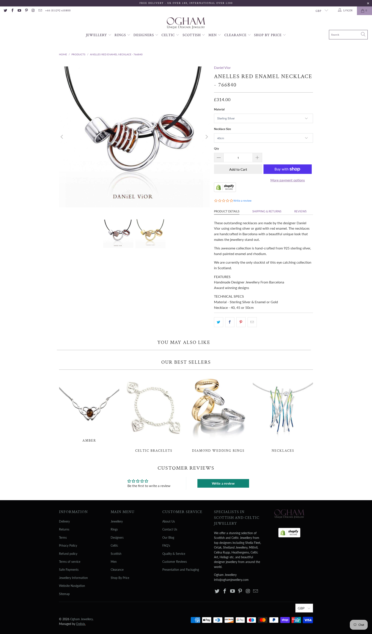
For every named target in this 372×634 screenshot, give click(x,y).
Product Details (226, 211)
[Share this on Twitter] (218, 322)
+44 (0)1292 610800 (58, 10)
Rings (121, 35)
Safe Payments (69, 569)
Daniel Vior (222, 67)
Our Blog (168, 537)
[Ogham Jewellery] (186, 23)
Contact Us (169, 529)
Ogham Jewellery (81, 619)
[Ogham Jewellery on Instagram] (33, 10)
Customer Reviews (174, 561)
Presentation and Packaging (180, 569)
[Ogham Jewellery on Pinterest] (26, 10)
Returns (64, 529)
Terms (63, 537)
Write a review (223, 483)
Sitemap (64, 594)
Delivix (81, 624)
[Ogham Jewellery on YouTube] (19, 10)
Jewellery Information (73, 578)
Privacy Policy (68, 545)
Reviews (300, 211)
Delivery (64, 521)
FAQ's (166, 545)
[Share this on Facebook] (229, 322)
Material (219, 109)
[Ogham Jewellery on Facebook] (12, 10)
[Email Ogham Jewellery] (40, 10)
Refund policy (68, 553)
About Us (168, 521)
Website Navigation (72, 586)
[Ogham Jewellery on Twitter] (5, 10)
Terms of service (69, 561)
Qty (216, 148)
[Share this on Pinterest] (241, 322)
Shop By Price (268, 35)
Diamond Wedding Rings (218, 413)
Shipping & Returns (266, 211)
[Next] (206, 137)
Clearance (236, 35)
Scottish (192, 35)
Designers (144, 35)
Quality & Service (173, 553)
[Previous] (62, 137)
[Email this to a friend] (252, 322)
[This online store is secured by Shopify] (225, 191)
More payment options (287, 180)
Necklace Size (222, 129)
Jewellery (97, 35)
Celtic (168, 35)
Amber (89, 408)
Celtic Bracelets (154, 413)
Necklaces (283, 413)
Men (213, 35)
